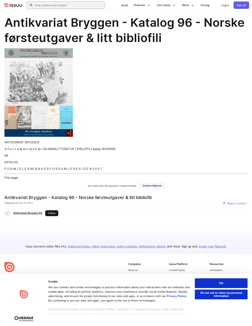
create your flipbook (212, 246)
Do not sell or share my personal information (221, 294)
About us (133, 270)
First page (11, 177)
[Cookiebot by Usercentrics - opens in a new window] (24, 319)
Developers (216, 270)
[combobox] (69, 5)
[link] (124, 5)
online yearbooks (103, 246)
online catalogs (127, 246)
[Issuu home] (13, 5)
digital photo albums (152, 246)
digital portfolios (79, 246)
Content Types (177, 270)
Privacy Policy (176, 296)
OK (221, 283)
